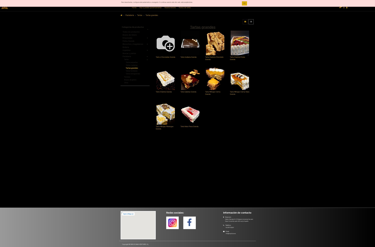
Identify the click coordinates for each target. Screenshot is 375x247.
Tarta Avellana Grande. (188, 57)
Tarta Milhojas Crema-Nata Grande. (239, 93)
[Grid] (245, 21)
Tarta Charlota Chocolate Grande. (214, 58)
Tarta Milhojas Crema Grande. (212, 93)
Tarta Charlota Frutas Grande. (237, 58)
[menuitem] (134, 7)
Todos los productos (131, 32)
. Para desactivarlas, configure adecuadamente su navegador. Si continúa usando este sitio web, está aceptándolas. (157, 2)
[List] (251, 21)
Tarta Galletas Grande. (188, 92)
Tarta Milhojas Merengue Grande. (164, 128)
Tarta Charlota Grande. (164, 92)
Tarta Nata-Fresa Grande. (189, 126)
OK (244, 3)
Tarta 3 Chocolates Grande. (165, 57)
